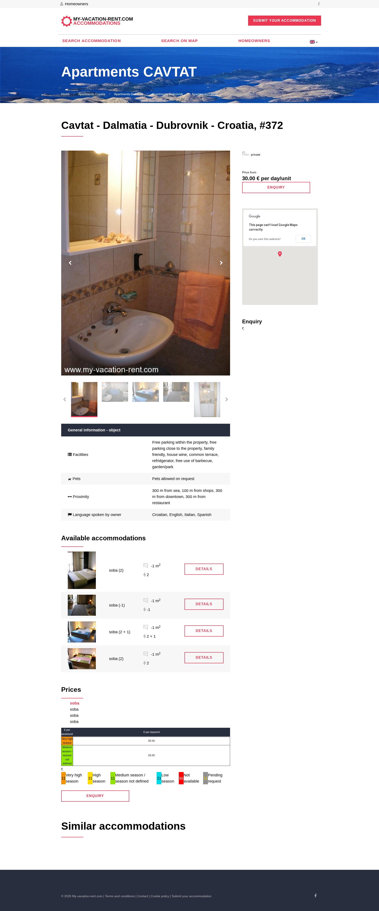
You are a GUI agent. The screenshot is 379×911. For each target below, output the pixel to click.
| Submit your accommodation (190, 896)
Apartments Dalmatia (128, 94)
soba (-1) (117, 605)
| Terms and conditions (119, 896)
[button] (280, 254)
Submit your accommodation (284, 20)
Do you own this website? (265, 239)
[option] (145, 263)
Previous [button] (70, 263)
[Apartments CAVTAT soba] (82, 570)
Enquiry (95, 796)
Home (65, 94)
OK (303, 238)
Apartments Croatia (91, 94)
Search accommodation (91, 41)
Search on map (179, 41)
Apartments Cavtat (205, 94)
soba (74, 703)
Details (204, 569)
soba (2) (116, 570)
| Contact (142, 896)
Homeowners (76, 4)
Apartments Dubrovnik (167, 94)
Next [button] (221, 263)
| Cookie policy (159, 896)
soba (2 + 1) (119, 632)
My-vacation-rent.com (103, 21)
